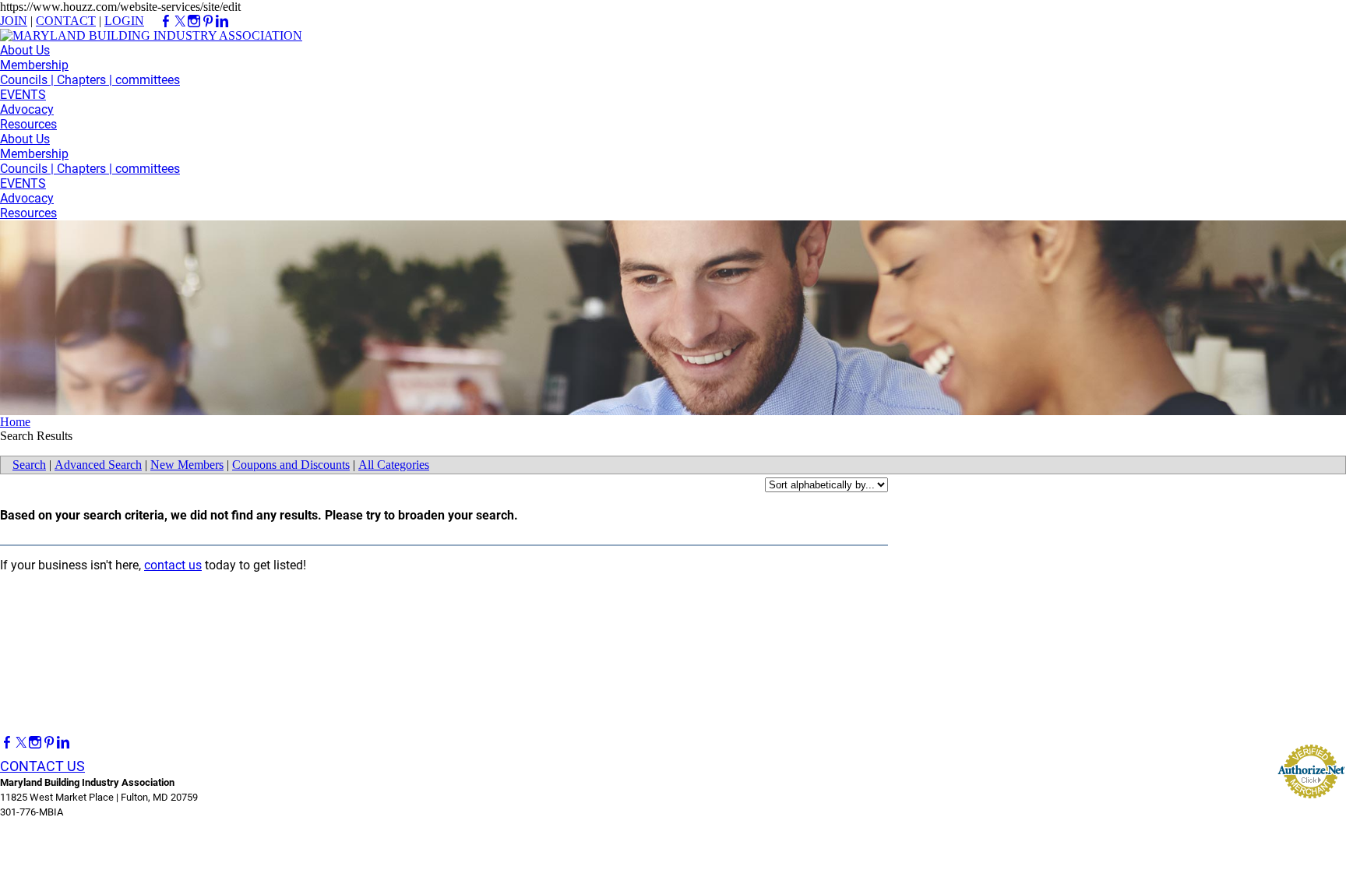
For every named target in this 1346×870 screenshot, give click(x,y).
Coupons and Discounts (291, 464)
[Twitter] (21, 742)
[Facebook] (7, 742)
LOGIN (124, 20)
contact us (173, 565)
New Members (187, 464)
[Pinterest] (49, 742)
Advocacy (27, 109)
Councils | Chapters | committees (90, 79)
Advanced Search (98, 464)
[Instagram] (35, 742)
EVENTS (23, 94)
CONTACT (66, 20)
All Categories (393, 464)
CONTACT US (42, 766)
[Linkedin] (63, 742)
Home (15, 421)
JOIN (13, 20)
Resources (28, 124)
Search (29, 464)
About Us (25, 50)
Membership (34, 65)
